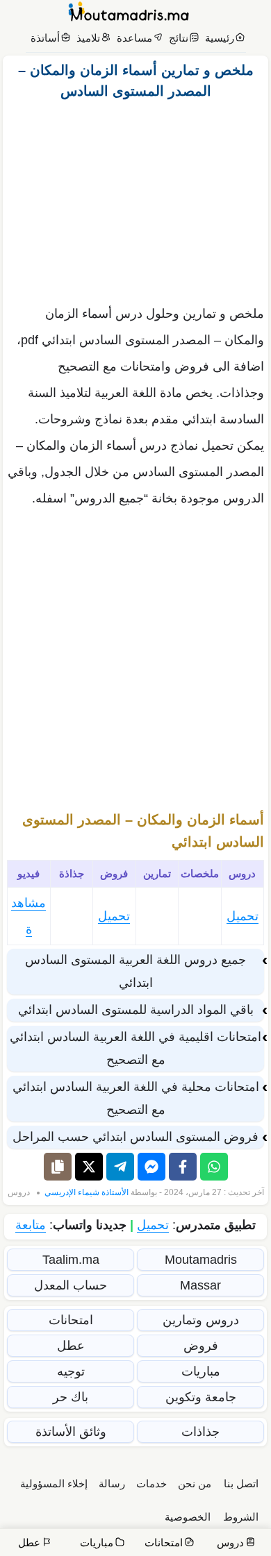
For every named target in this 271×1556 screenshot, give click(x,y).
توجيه (71, 1371)
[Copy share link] (58, 1167)
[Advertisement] (135, 198)
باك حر (70, 1397)
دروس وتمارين (201, 1320)
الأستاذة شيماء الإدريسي (86, 1192)
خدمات (151, 1483)
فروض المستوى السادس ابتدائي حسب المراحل (135, 1137)
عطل (71, 1346)
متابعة (30, 1225)
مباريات (200, 1371)
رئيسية (219, 38)
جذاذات (200, 1432)
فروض (200, 1346)
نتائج (178, 38)
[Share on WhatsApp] (214, 1167)
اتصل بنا (241, 1483)
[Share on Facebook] (183, 1167)
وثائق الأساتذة (70, 1432)
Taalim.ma (70, 1260)
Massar (200, 1285)
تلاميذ (88, 38)
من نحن (194, 1483)
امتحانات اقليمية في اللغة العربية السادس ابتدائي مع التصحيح (135, 1048)
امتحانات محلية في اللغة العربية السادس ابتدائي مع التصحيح (136, 1098)
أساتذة (45, 38)
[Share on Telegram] (120, 1167)
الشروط (240, 1517)
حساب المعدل (70, 1285)
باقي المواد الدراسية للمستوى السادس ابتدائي (136, 1010)
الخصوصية (188, 1517)
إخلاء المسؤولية (54, 1483)
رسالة (112, 1483)
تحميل (242, 916)
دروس (19, 1192)
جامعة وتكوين (200, 1397)
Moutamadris (201, 1260)
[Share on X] (89, 1167)
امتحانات (71, 1320)
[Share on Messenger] (151, 1167)
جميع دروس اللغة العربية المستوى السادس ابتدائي (135, 971)
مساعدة (134, 38)
